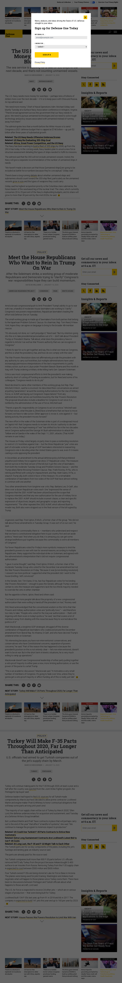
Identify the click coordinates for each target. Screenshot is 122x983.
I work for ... (40, 43)
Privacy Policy (40, 62)
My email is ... (40, 34)
